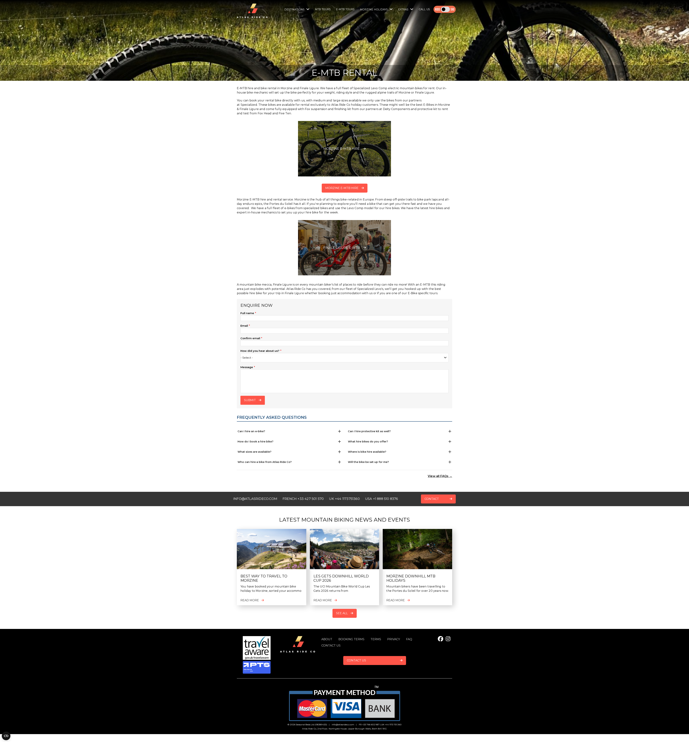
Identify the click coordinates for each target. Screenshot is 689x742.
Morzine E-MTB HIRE (341, 188)
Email (244, 325)
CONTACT (432, 499)
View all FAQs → (440, 476)
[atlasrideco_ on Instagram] (448, 639)
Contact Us (356, 660)
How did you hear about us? (259, 351)
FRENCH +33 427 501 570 (303, 499)
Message (246, 367)
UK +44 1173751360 (344, 499)
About (326, 639)
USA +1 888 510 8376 (381, 499)
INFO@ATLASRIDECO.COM (255, 499)
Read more (249, 600)
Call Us (424, 9)
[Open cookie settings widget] (6, 736)
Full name (247, 313)
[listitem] (289, 431)
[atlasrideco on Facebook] (440, 639)
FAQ (409, 639)
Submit (250, 400)
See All (342, 613)
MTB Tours (323, 9)
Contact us (331, 645)
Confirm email (250, 338)
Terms (376, 639)
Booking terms (351, 639)
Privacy (393, 639)
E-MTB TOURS (345, 9)
